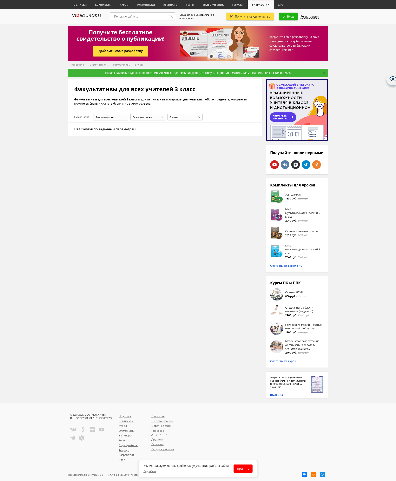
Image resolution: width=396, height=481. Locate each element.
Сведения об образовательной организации (196, 16)
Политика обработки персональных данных (131, 474)
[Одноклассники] (313, 474)
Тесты (190, 4)
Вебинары (170, 4)
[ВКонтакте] (304, 474)
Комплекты (103, 4)
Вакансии (157, 444)
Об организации (162, 421)
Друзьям (157, 439)
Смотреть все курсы (283, 361)
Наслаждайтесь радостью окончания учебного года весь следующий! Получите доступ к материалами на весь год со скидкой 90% (198, 73)
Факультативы (121, 64)
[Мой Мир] (322, 474)
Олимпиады (146, 4)
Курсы (124, 4)
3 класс (139, 64)
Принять (243, 468)
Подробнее (276, 394)
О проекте (158, 416)
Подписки (79, 4)
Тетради (238, 4)
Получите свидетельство (252, 16)
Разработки (261, 4)
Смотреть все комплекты (286, 266)
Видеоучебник (213, 4)
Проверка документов (159, 432)
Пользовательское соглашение (85, 474)
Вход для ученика (162, 449)
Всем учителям (99, 64)
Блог (281, 4)
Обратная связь (161, 426)
